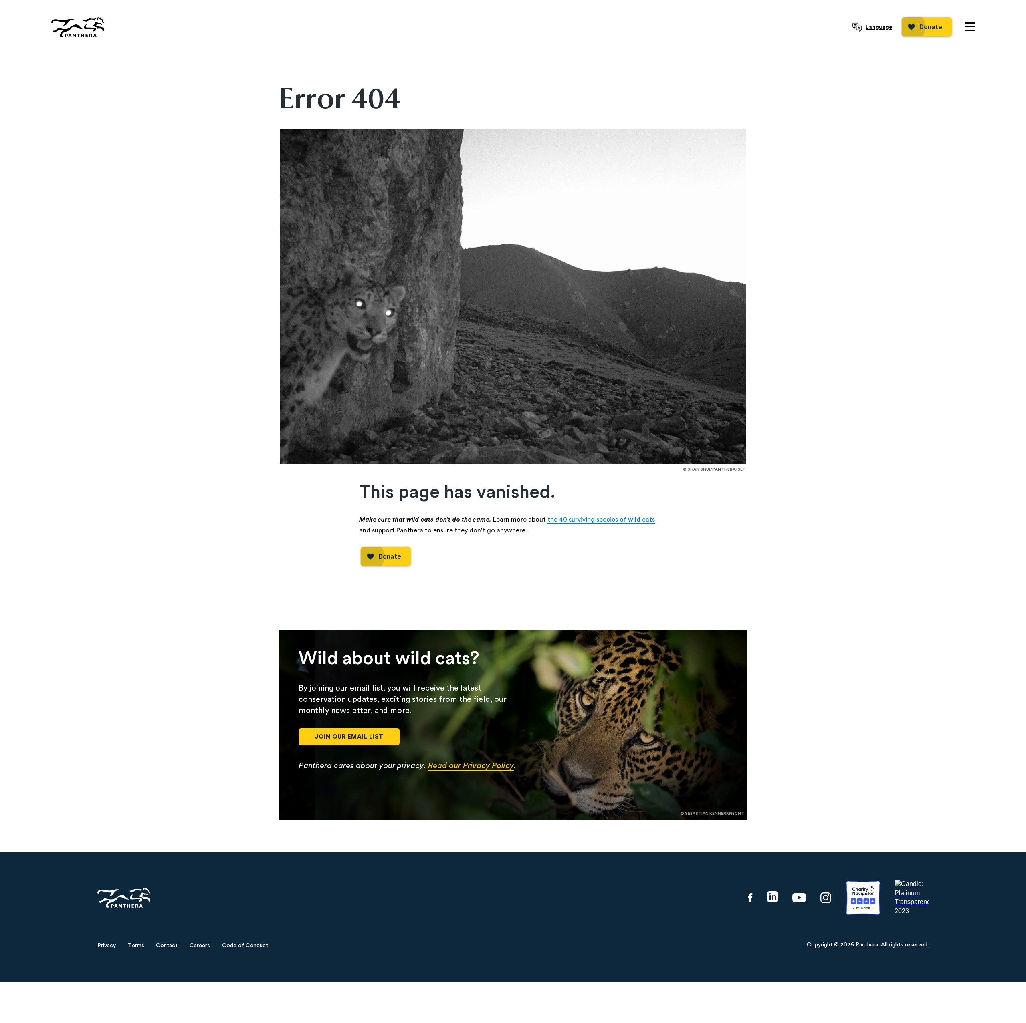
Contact (167, 945)
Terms (136, 945)
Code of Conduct (245, 945)
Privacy (106, 945)
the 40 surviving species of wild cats (601, 519)
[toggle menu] (970, 26)
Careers (200, 945)
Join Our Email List (349, 737)
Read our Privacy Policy (471, 766)
